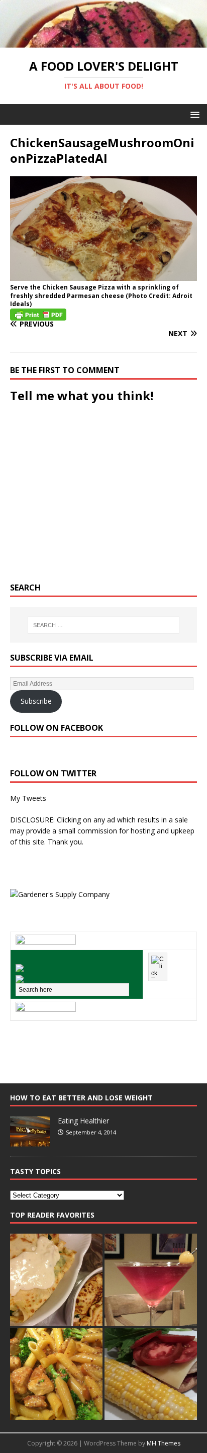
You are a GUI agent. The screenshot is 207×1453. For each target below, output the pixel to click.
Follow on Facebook (56, 727)
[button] (193, 114)
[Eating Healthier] (30, 1140)
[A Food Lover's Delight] (103, 41)
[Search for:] (104, 625)
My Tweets (28, 798)
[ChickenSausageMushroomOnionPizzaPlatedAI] (103, 274)
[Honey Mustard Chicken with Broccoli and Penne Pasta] (56, 1374)
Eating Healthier (83, 1120)
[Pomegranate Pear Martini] (151, 1280)
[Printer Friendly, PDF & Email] (38, 314)
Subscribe (36, 701)
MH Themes (163, 1443)
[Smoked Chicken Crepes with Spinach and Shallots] (56, 1280)
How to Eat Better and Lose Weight (81, 1097)
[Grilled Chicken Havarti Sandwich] (151, 1374)
